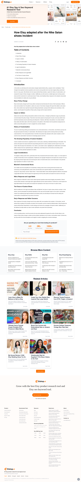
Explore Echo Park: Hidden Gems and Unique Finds (55, 456)
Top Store (6, 413)
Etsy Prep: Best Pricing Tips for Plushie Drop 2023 (31, 266)
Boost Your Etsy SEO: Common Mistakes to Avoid (48, 270)
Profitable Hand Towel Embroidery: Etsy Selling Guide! (15, 266)
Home (3, 27)
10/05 (40, 433)
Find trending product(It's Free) (52, 231)
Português (14, 476)
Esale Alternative (22, 417)
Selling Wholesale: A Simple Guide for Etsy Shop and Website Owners (55, 444)
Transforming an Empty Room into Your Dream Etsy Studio (55, 441)
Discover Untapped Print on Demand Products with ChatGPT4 (14, 258)
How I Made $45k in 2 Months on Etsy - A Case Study (65, 270)
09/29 (40, 437)
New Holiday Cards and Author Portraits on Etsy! (14, 270)
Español (18, 476)
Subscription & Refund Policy (69, 413)
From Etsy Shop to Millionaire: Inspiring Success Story (54, 417)
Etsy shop (36, 412)
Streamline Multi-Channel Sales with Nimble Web (65, 266)
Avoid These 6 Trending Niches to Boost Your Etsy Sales (55, 419)
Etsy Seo (35, 415)
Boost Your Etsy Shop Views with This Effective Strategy (55, 459)
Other (35, 428)
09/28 (44, 437)
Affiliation (45, 2)
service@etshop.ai (67, 420)
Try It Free (12, 21)
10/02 (40, 435)
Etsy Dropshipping (37, 417)
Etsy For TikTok (7, 415)
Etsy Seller (36, 413)
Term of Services (67, 412)
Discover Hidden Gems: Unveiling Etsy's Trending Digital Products (55, 434)
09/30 (35, 437)
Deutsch (22, 476)
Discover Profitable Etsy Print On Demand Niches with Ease (55, 422)
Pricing (50, 2)
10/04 (44, 433)
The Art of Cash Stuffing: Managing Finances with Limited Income (55, 462)
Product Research (7, 410)
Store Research (7, 412)
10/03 (35, 435)
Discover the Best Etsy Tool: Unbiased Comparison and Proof (55, 428)
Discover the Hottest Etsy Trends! (55, 436)
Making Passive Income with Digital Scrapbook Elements (30, 270)
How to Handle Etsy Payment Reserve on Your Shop (54, 414)
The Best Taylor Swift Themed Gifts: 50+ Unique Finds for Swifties (55, 425)
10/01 (44, 435)
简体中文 (9, 476)
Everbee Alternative (22, 422)
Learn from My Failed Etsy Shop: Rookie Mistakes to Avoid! (55, 465)
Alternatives (21, 410)
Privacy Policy (66, 410)
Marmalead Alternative (23, 412)
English (5, 476)
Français (26, 476)
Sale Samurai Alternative (23, 413)
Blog (35, 410)
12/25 (35, 433)
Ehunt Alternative (22, 415)
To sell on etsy (8, 27)
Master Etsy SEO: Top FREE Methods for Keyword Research (54, 411)
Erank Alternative (22, 419)
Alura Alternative (22, 421)
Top (78, 479)
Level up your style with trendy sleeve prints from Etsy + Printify (31, 262)
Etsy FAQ (35, 421)
